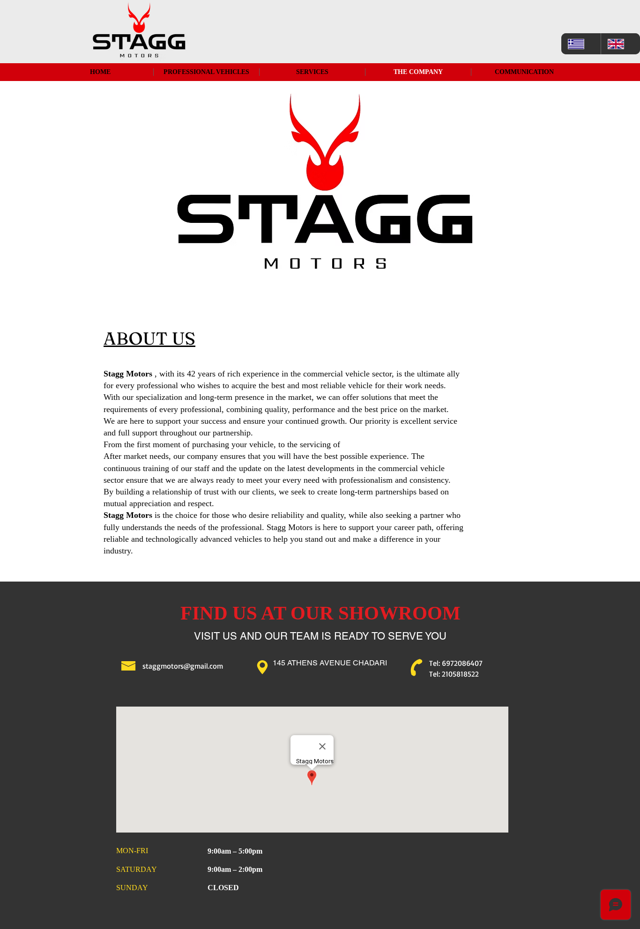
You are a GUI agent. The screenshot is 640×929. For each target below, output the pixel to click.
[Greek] (581, 43)
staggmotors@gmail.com (182, 666)
